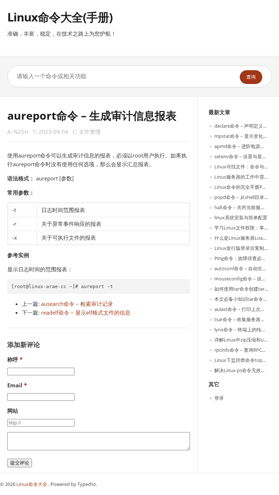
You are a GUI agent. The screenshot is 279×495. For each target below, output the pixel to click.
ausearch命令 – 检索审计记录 (77, 303)
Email (15, 385)
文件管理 (90, 131)
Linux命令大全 (32, 484)
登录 (219, 398)
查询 (251, 77)
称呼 (12, 359)
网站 (12, 410)
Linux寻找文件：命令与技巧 (244, 166)
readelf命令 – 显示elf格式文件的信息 (85, 312)
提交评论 (19, 463)
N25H (21, 131)
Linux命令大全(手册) (60, 17)
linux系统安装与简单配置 (240, 217)
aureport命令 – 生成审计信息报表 (92, 115)
